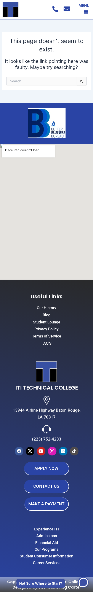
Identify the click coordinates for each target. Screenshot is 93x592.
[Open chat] (83, 582)
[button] (86, 12)
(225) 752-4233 (46, 439)
